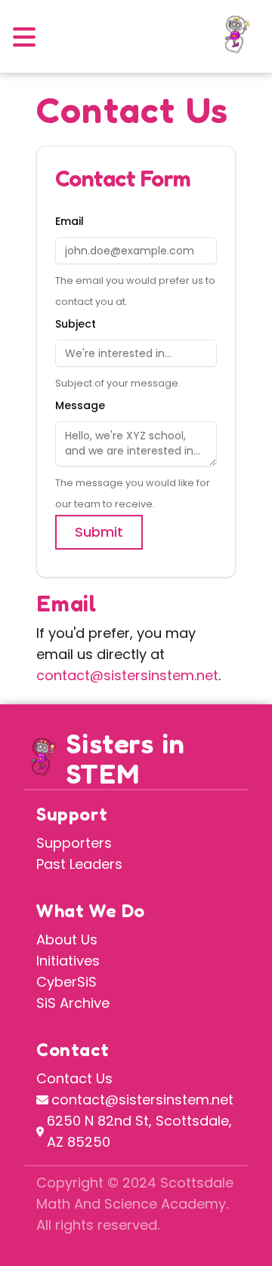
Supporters (74, 842)
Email (69, 221)
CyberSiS (66, 981)
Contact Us (74, 1078)
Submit (99, 531)
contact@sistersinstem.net (127, 675)
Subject (75, 323)
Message (80, 405)
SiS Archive (73, 1002)
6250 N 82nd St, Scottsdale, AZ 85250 (139, 1131)
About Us (66, 939)
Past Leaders (79, 864)
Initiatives (68, 960)
